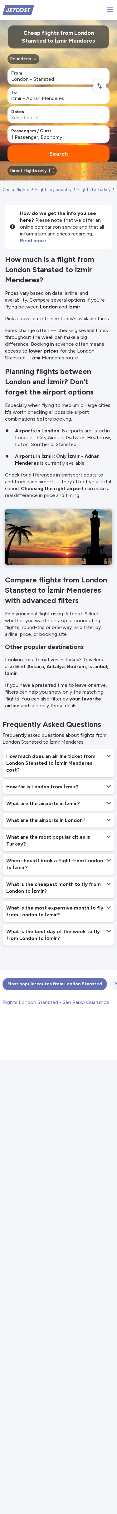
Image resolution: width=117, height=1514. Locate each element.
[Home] (18, 9)
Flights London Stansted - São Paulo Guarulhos (55, 1002)
